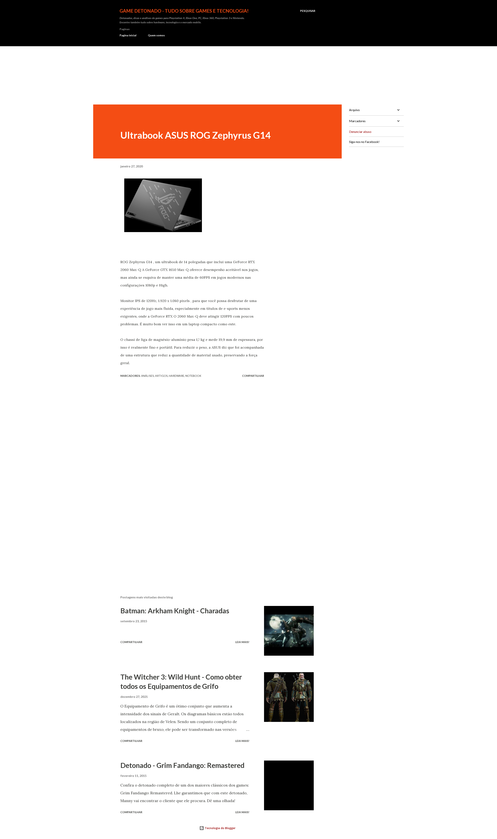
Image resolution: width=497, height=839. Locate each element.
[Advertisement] (248, 75)
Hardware (176, 375)
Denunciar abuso (360, 131)
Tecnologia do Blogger (219, 828)
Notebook (193, 375)
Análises (147, 375)
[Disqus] (192, 428)
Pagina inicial (128, 35)
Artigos (161, 375)
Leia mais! (242, 642)
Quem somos (156, 35)
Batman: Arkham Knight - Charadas (174, 610)
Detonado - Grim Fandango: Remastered (182, 765)
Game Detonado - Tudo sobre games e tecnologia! (184, 11)
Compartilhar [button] (253, 375)
